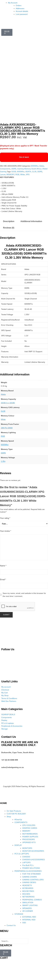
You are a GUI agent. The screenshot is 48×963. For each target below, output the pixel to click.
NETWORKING (28, 897)
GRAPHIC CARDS (29, 828)
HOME (3, 803)
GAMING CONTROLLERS (33, 880)
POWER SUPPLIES (30, 837)
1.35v (3, 461)
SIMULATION (27, 902)
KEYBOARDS (27, 888)
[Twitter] (27, 656)
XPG (28, 174)
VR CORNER (27, 911)
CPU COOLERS (28, 825)
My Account (12, 3)
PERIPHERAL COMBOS (32, 900)
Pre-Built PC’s (27, 865)
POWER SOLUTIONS (31, 868)
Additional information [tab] (31, 221)
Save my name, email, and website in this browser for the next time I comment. (24, 594)
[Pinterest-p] (4, 656)
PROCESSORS (28, 839)
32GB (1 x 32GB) (8, 403)
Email (3, 579)
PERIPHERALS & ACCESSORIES (27, 871)
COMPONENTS (20, 822)
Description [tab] (8, 221)
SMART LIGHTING (30, 905)
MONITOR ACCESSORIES (33, 851)
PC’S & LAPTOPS (21, 854)
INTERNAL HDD (28, 920)
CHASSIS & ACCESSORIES (33, 860)
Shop (9, 817)
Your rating (5, 518)
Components (5, 169)
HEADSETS (27, 885)
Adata (41, 166)
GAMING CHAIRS (29, 877)
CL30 (34, 171)
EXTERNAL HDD (29, 917)
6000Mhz (34, 166)
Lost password (22, 14)
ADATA (28, 171)
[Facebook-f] (38, 656)
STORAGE (18, 914)
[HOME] (3, 797)
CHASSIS (26, 857)
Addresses (20, 8)
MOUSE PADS (28, 891)
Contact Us (11, 925)
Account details (22, 11)
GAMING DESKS (29, 882)
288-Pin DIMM (7, 428)
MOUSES (26, 894)
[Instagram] (16, 656)
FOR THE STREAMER (31, 874)
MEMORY (10, 174)
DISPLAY (18, 845)
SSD (24, 923)
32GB (13, 171)
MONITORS (27, 848)
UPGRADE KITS (28, 842)
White (22, 174)
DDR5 (13, 169)
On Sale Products (14, 811)
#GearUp (18, 819)
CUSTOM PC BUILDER (16, 814)
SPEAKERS (27, 908)
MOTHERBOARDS (30, 834)
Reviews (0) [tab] (8, 228)
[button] (24, 936)
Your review (5, 531)
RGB (17, 174)
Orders (18, 5)
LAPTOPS (26, 862)
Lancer (3, 174)
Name (3, 566)
